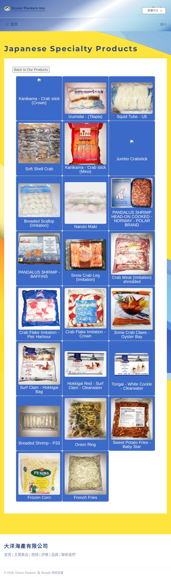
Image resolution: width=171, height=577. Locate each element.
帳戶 (163, 24)
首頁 (7, 555)
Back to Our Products (31, 70)
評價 (44, 555)
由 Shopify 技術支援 (50, 572)
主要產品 (21, 555)
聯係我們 (68, 555)
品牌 (54, 555)
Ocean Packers (25, 572)
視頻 (34, 555)
